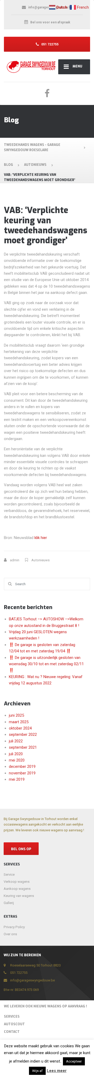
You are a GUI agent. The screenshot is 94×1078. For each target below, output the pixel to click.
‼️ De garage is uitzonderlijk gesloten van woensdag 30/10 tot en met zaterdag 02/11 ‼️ (46, 664)
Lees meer (57, 1070)
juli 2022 (16, 741)
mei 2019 (17, 779)
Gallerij (9, 903)
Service (9, 874)
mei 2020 (17, 760)
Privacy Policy (14, 927)
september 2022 (23, 734)
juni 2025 (16, 715)
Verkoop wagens (17, 882)
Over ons (10, 934)
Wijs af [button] (37, 1071)
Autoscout (14, 1024)
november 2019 (22, 773)
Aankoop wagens (17, 889)
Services (12, 1016)
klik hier (40, 537)
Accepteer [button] (74, 1061)
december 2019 (22, 766)
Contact (12, 1032)
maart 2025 (18, 722)
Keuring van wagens (19, 896)
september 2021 (23, 747)
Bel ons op (21, 849)
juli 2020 (16, 754)
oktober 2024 (20, 728)
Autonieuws (40, 560)
